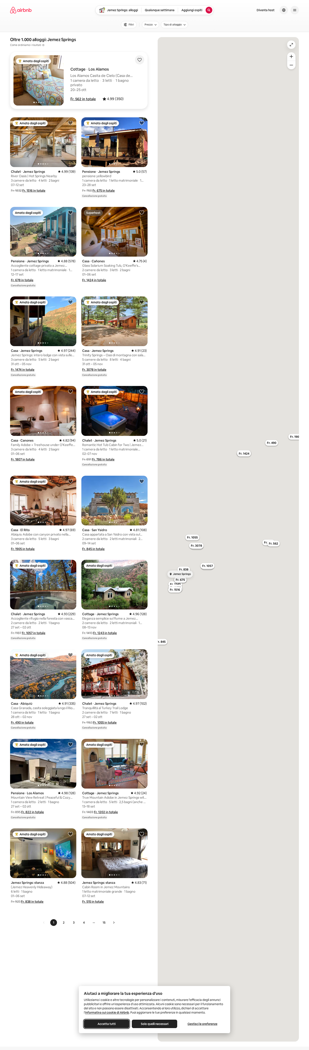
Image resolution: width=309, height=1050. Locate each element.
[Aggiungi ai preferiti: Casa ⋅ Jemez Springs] (70, 302)
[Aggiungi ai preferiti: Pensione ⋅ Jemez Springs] (141, 122)
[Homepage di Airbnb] (21, 10)
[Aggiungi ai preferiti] (139, 59)
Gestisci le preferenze (202, 1024)
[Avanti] (113, 922)
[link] (44, 922)
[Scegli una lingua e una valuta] (284, 10)
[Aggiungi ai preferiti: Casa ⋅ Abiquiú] (70, 654)
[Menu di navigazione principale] (295, 10)
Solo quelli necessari (154, 1024)
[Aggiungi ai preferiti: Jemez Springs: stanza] (70, 833)
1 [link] (53, 922)
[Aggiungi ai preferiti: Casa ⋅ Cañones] (141, 212)
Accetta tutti (107, 1024)
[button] (83, 99)
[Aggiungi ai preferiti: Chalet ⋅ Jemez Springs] (70, 122)
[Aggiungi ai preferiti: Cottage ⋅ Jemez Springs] (141, 565)
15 (104, 922)
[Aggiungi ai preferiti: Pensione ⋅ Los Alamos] (70, 744)
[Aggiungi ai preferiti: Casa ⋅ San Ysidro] (141, 481)
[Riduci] (291, 65)
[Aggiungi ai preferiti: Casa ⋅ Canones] (70, 391)
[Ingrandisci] (291, 56)
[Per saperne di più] (43, 45)
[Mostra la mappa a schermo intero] (291, 44)
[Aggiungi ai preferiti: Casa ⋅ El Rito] (70, 481)
